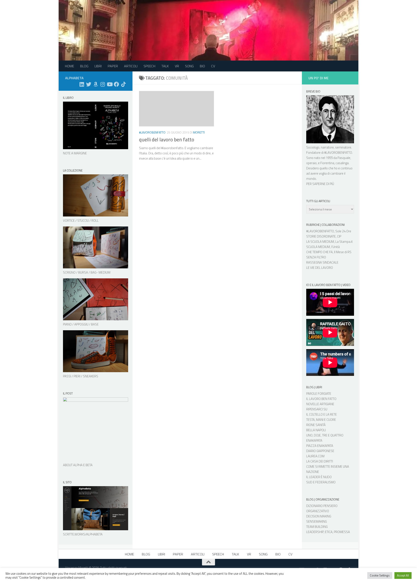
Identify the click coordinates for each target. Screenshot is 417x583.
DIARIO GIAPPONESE (320, 450)
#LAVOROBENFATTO (338, 152)
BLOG (84, 66)
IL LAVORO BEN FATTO (321, 398)
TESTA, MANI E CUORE (321, 419)
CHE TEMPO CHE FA (319, 251)
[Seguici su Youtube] (109, 84)
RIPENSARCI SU (316, 409)
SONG (189, 66)
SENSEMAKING (316, 521)
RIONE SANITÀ (316, 424)
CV (213, 66)
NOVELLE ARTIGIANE (320, 403)
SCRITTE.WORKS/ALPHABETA (83, 534)
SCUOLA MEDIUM (318, 246)
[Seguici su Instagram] (102, 84)
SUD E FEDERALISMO (321, 482)
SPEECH (149, 66)
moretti (199, 132)
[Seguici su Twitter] (88, 84)
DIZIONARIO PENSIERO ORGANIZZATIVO (322, 508)
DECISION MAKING (318, 516)
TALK (165, 66)
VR (177, 66)
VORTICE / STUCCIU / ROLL (81, 220)
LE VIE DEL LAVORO (319, 267)
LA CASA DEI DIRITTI (319, 461)
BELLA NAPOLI (316, 430)
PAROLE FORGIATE (318, 393)
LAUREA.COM (315, 456)
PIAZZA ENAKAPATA (319, 445)
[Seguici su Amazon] (95, 84)
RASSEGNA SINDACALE (322, 262)
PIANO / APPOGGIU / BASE (81, 324)
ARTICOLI (130, 66)
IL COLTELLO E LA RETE (321, 414)
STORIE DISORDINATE (321, 236)
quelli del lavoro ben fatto (166, 139)
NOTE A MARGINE (75, 153)
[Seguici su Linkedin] (81, 84)
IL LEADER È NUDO (319, 476)
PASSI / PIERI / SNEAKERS (80, 376)
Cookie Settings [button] (380, 575)
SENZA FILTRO (316, 257)
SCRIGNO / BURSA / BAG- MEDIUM (86, 272)
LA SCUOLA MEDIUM (320, 241)
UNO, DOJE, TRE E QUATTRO (324, 435)
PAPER (113, 66)
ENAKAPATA (314, 440)
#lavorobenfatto (152, 132)
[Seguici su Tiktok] (123, 84)
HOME (69, 66)
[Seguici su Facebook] (116, 84)
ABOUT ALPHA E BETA (78, 464)
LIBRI (98, 66)
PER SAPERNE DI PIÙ (320, 183)
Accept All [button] (403, 575)
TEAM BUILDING (317, 526)
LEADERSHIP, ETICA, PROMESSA (328, 531)
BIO (202, 66)
